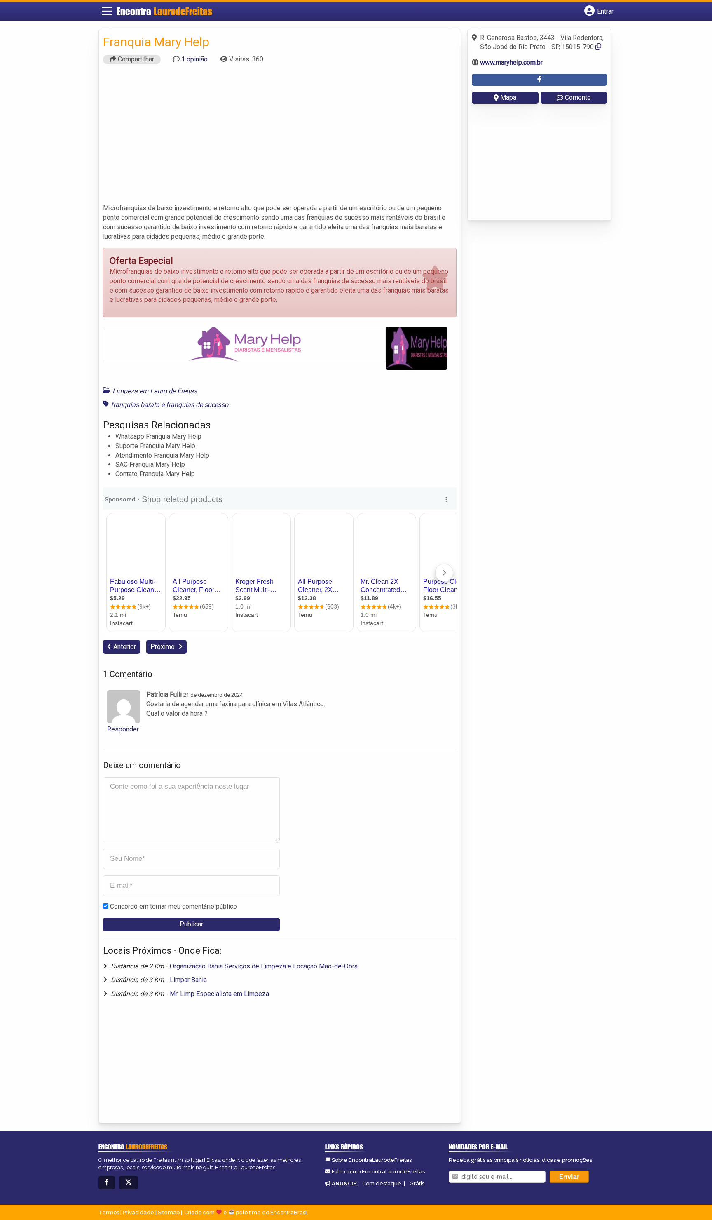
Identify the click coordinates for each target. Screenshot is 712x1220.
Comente (578, 97)
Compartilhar (135, 59)
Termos (108, 1212)
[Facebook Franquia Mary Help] (539, 80)
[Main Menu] (106, 11)
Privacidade (138, 1212)
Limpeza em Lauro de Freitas (154, 391)
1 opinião (194, 59)
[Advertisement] (280, 137)
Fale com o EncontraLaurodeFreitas (378, 1171)
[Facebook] (106, 1182)
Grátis (417, 1183)
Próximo (163, 647)
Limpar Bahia (188, 980)
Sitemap (169, 1212)
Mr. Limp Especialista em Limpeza (219, 994)
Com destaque (381, 1183)
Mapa (508, 97)
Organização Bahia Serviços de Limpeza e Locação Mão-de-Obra (264, 966)
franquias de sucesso (197, 405)
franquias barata (135, 405)
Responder (123, 729)
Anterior (124, 647)
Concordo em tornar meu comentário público (173, 906)
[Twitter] (128, 1182)
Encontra (164, 11)
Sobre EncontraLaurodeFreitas (372, 1160)
